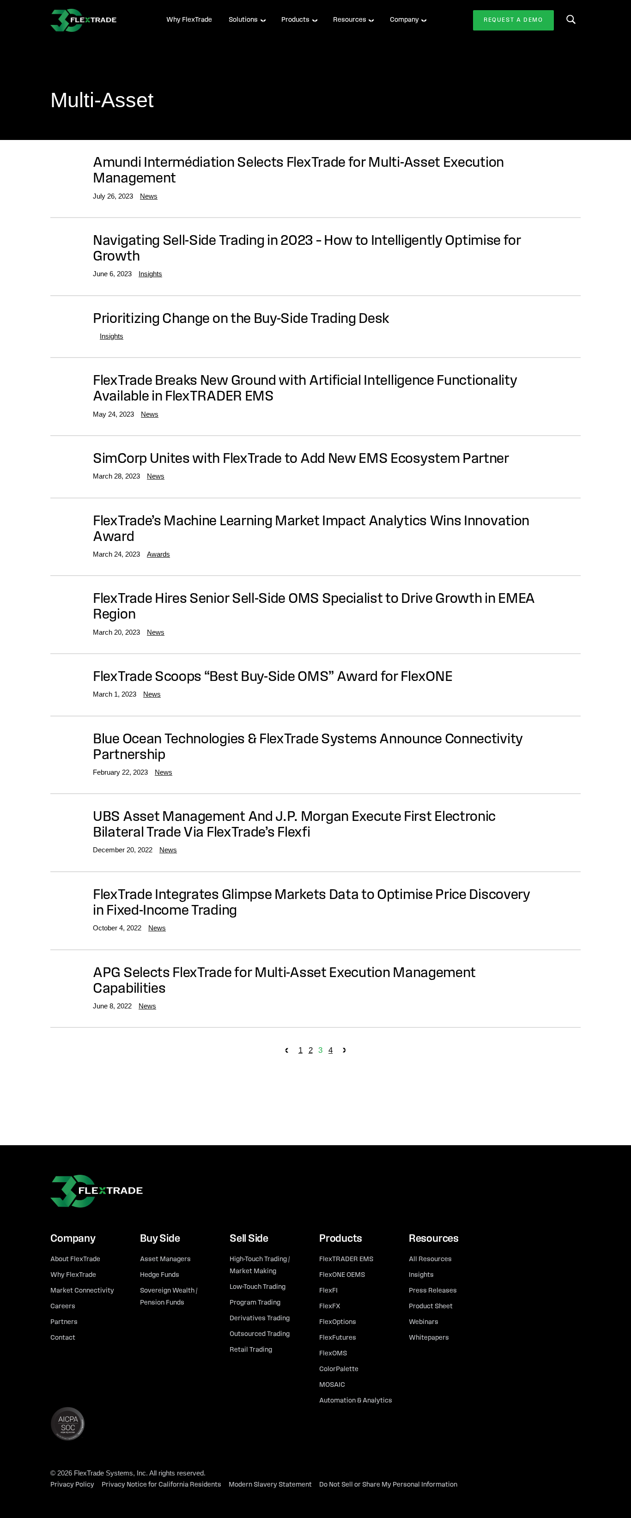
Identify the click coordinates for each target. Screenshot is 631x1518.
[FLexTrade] (96, 20)
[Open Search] (571, 19)
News (149, 196)
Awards (158, 554)
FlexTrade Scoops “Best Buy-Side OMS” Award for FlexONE (272, 677)
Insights (150, 274)
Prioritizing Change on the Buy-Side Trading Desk (241, 319)
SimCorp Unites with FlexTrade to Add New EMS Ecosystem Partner (301, 459)
